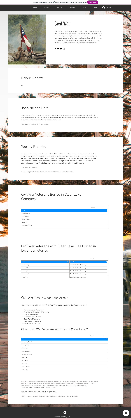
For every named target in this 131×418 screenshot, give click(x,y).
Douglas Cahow (51, 392)
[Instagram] (64, 48)
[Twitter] (58, 48)
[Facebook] (55, 48)
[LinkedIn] (61, 48)
